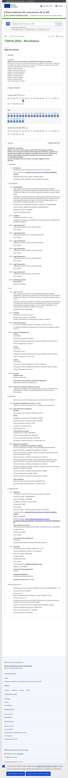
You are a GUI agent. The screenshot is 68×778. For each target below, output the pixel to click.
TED (5, 36)
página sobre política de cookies (47, 766)
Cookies (6, 702)
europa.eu (20, 754)
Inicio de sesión (48, 6)
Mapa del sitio (8, 717)
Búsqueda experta (30, 29)
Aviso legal (7, 699)
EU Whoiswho (8, 736)
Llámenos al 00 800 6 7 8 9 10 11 (13, 762)
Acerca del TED (8, 714)
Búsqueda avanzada (17, 29)
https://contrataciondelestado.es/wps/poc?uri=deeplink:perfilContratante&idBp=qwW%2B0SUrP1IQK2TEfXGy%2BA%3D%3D (36, 520)
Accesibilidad (8, 705)
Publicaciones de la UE (10, 739)
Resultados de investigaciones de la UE (15, 732)
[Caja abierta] (6, 48)
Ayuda (6, 678)
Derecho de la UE (9, 726)
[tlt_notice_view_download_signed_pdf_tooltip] (23, 101)
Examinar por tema (42, 29)
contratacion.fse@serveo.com (33, 564)
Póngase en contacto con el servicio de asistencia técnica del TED (22, 681)
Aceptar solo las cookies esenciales (38, 773)
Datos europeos (8, 729)
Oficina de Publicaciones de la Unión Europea (18, 666)
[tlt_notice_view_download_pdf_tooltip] (9, 116)
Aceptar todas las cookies (16, 773)
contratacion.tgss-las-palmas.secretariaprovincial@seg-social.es (35, 173)
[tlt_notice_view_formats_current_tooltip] (59, 143)
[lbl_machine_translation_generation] (27, 128)
